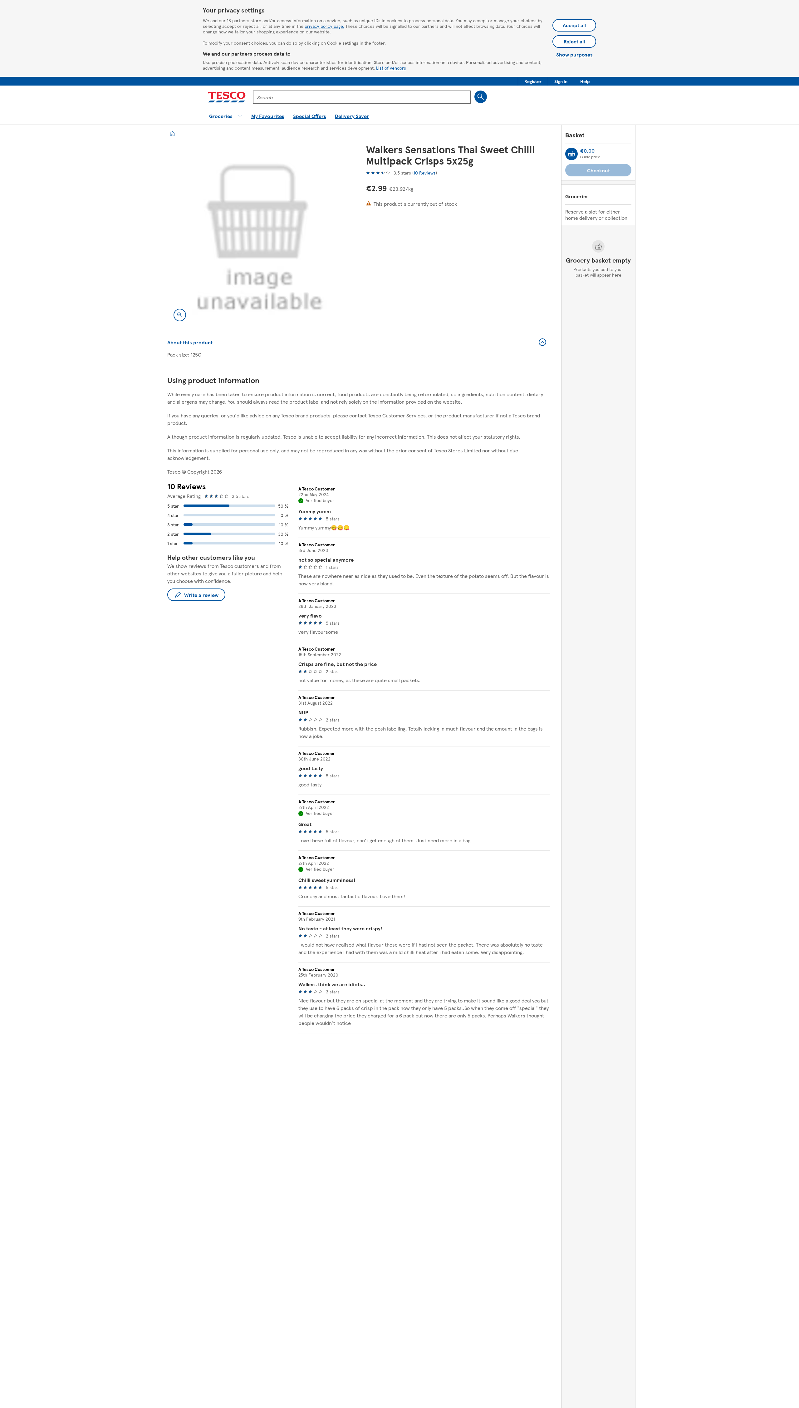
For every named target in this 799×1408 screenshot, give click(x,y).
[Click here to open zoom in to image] (180, 315)
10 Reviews (425, 173)
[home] (172, 134)
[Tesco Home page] (227, 97)
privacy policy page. (324, 26)
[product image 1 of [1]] (259, 235)
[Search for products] (480, 97)
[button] (533, 81)
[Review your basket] (571, 154)
